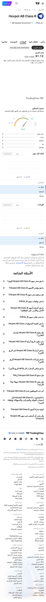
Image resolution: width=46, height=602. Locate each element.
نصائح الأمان (18, 560)
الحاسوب (41, 550)
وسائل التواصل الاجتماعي (35, 557)
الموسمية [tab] (13, 42)
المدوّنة (19, 522)
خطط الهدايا (18, 484)
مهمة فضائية (18, 519)
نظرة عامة (18, 491)
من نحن (19, 517)
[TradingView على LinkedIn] (20, 438)
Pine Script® (39, 541)
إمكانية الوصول (17, 557)
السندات (41, 489)
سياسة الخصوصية (16, 552)
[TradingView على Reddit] (4, 438)
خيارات (41, 536)
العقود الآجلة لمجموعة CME (13, 505)
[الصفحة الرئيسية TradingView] (38, 3)
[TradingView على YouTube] (31, 438)
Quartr (15, 464)
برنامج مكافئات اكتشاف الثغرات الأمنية (14, 563)
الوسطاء (19, 493)
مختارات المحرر (38, 581)
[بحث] (16, 3)
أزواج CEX (40, 493)
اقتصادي (41, 517)
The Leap (18, 498)
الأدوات (19, 573)
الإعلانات (19, 590)
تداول (42, 576)
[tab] (37, 48)
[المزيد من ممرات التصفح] (34, 10)
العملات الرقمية (39, 491)
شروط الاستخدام (22, 263)
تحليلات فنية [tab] (33, 42)
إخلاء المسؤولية (17, 550)
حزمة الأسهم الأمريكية (14, 510)
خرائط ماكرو (39, 538)
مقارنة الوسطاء (17, 496)
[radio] (18, 153)
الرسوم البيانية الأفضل (36, 477)
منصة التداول (18, 583)
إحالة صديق (40, 562)
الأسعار (19, 479)
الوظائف (19, 527)
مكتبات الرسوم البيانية (15, 576)
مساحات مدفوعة (38, 595)
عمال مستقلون (39, 592)
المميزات (19, 477)
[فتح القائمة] (43, 3)
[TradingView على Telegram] (15, 438)
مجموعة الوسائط (16, 529)
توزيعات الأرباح (39, 522)
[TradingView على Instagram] (26, 438)
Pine (42, 498)
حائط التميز (40, 559)
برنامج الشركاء (17, 595)
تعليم (42, 578)
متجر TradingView (15, 536)
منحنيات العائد (39, 533)
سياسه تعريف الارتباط (15, 555)
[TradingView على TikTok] (10, 438)
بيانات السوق (18, 482)
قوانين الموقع (39, 567)
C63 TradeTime (16, 541)
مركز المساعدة (17, 524)
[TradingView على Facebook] (36, 438)
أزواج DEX (40, 496)
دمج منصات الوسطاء (15, 592)
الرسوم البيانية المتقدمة (14, 581)
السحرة (41, 590)
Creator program (38, 564)
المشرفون (40, 569)
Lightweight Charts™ (14, 578)
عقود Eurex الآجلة (16, 508)
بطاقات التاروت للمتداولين (13, 538)
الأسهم (41, 484)
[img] (13, 23)
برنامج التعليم (17, 597)
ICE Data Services (21, 449)
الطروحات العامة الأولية (36, 524)
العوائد (42, 519)
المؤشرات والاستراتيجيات (35, 588)
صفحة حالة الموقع (16, 567)
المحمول (41, 548)
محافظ (41, 531)
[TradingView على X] (42, 438)
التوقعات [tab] (23, 42)
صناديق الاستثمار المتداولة (35, 486)
